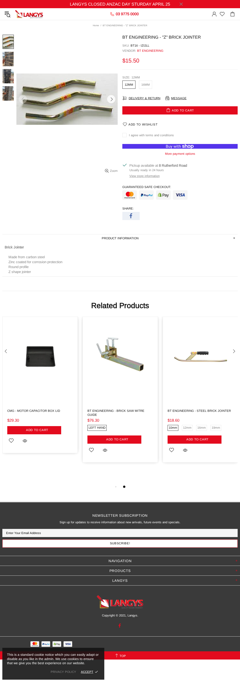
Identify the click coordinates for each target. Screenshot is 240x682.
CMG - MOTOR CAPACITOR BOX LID (33, 411)
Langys (29, 14)
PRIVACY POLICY (63, 672)
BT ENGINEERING (150, 50)
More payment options (180, 153)
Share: (128, 208)
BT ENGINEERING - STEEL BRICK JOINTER (199, 411)
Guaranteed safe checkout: (146, 187)
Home (96, 25)
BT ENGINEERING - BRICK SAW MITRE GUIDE (115, 413)
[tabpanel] (40, 388)
